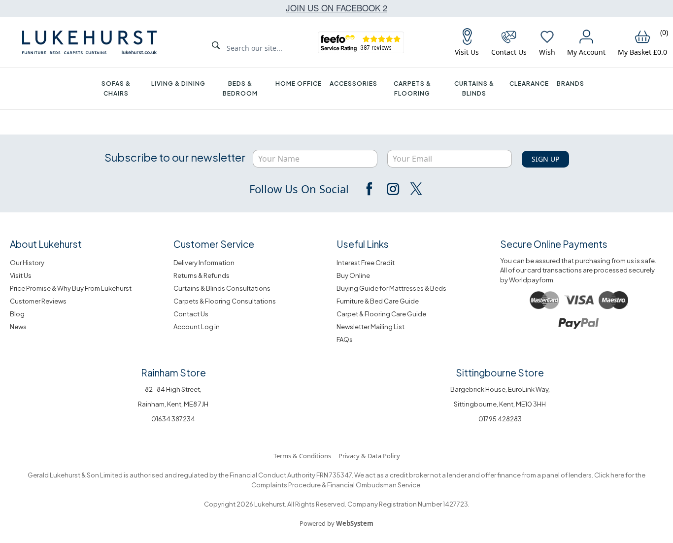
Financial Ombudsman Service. (374, 485)
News (18, 327)
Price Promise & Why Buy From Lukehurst (71, 288)
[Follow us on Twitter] (415, 189)
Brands (570, 83)
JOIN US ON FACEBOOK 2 (336, 7)
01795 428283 (500, 419)
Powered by (336, 523)
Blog (17, 314)
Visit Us (21, 275)
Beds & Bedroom (240, 88)
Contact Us (190, 314)
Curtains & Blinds (474, 88)
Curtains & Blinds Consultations (221, 288)
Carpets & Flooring (412, 88)
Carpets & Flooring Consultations (224, 301)
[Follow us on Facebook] (370, 189)
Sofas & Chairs (116, 88)
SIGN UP (545, 159)
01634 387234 (173, 419)
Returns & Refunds (201, 275)
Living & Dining (178, 83)
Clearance (529, 83)
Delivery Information (204, 263)
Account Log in (196, 327)
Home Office (298, 83)
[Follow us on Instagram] (392, 189)
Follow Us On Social (299, 188)
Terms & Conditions (302, 455)
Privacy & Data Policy (369, 455)
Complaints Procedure (286, 485)
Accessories (353, 83)
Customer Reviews (38, 301)
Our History (27, 263)
